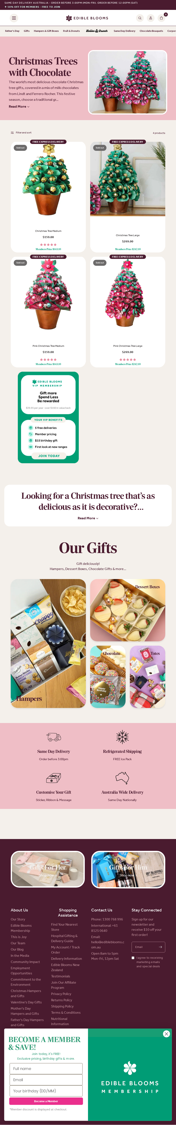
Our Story (18, 919)
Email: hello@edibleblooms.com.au (107, 942)
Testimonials (60, 976)
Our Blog (17, 949)
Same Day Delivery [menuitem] (124, 30)
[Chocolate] (108, 677)
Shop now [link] (46, 875)
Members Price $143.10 (48, 249)
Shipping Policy (62, 1006)
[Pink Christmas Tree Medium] (48, 294)
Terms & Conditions (66, 1012)
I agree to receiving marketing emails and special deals (150, 962)
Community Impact (25, 962)
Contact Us (101, 910)
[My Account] (150, 18)
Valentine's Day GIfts (26, 1002)
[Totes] (147, 677)
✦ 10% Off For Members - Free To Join (32, 6)
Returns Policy (61, 1000)
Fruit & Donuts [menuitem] (71, 30)
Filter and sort (24, 132)
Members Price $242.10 (128, 249)
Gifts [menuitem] (27, 30)
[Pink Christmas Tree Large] (127, 294)
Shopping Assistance (68, 912)
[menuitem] (96, 31)
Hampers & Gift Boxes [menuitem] (46, 30)
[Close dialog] (166, 1034)
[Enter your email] (160, 947)
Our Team (18, 943)
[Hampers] (48, 643)
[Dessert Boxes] (127, 610)
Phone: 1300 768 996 (107, 919)
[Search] (140, 18)
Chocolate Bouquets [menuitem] (151, 30)
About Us (19, 910)
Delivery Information (66, 959)
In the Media (20, 956)
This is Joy (19, 937)
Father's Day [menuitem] (12, 30)
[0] (160, 18)
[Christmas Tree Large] (127, 179)
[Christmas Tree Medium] (48, 179)
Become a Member (46, 1101)
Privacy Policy (61, 994)
